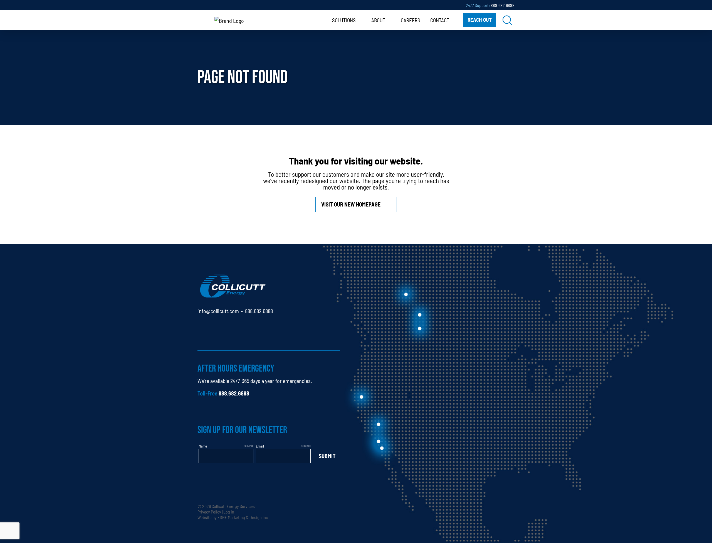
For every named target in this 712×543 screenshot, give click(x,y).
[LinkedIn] (201, 327)
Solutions (344, 19)
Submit (327, 456)
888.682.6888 (503, 5)
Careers (410, 19)
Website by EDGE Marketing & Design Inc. (233, 517)
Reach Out (480, 19)
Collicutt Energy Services (233, 506)
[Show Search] (508, 20)
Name (203, 445)
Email (260, 445)
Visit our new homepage (350, 204)
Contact (439, 19)
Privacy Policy (209, 511)
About (378, 19)
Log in (228, 511)
